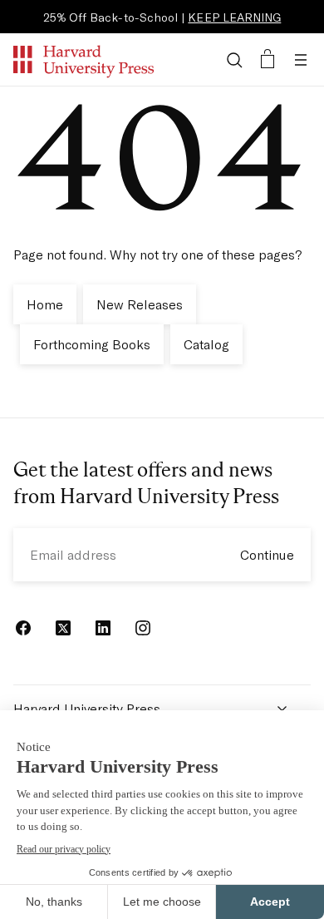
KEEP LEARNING (234, 17)
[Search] (234, 60)
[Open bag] (267, 60)
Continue (267, 554)
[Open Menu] (301, 60)
